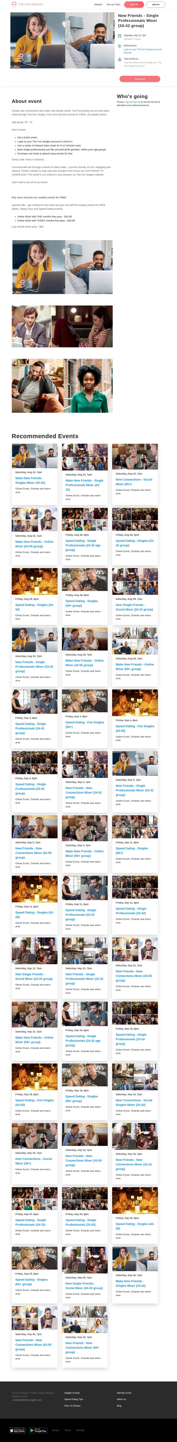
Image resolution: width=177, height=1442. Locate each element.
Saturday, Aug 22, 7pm (28, 472)
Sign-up (137, 102)
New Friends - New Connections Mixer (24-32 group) (84, 792)
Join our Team (113, 4)
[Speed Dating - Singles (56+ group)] (85, 579)
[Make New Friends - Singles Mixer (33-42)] (35, 456)
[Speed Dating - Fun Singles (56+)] (85, 700)
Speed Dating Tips (73, 1399)
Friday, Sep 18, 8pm (77, 1030)
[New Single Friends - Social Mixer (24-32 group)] (135, 581)
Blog (119, 1405)
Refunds (80, 1430)
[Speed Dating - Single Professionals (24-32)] (35, 1198)
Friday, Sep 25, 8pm (27, 1214)
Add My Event (124, 1393)
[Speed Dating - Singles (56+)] (135, 826)
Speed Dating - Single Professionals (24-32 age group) (83, 545)
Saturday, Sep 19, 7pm (129, 1094)
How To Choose (72, 1405)
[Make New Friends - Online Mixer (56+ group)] (135, 641)
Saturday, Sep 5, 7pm (78, 782)
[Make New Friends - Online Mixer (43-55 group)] (35, 520)
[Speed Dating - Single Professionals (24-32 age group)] (85, 519)
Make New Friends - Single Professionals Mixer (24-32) (84, 485)
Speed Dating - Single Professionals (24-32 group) (30, 728)
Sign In (155, 4)
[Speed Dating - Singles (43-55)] (35, 581)
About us (121, 1399)
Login (127, 102)
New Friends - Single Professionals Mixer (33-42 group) (34, 666)
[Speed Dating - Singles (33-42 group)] (135, 519)
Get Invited (140, 79)
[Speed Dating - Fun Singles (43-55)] (135, 702)
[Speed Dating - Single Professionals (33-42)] (135, 887)
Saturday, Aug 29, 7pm (129, 599)
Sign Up (134, 4)
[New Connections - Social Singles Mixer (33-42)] (135, 1076)
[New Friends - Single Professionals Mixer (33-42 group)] (35, 640)
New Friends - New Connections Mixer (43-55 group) (33, 853)
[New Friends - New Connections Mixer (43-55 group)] (35, 826)
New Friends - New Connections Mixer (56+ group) (82, 1347)
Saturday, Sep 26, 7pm (79, 1277)
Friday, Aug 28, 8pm (77, 534)
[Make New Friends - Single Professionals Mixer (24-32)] (85, 457)
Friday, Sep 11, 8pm (127, 842)
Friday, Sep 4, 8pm (26, 718)
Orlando (98, 4)
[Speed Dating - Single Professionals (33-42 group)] (35, 762)
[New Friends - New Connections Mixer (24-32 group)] (85, 764)
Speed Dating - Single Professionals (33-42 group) (30, 788)
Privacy (55, 1430)
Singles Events (72, 1393)
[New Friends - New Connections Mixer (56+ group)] (85, 1319)
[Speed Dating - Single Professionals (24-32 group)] (35, 701)
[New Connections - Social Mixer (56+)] (135, 456)
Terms (68, 1430)
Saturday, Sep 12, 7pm (28, 968)
